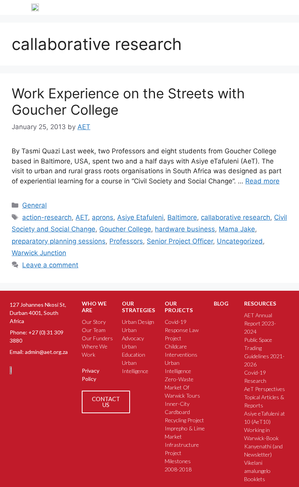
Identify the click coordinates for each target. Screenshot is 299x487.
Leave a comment (50, 265)
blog (221, 303)
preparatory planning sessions (59, 241)
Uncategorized (240, 241)
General (34, 205)
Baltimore (182, 217)
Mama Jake (237, 229)
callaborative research (235, 217)
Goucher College (125, 229)
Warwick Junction (39, 253)
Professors (126, 241)
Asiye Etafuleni (140, 217)
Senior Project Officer (180, 241)
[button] (265, 7)
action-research (47, 217)
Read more (262, 181)
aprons (102, 217)
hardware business (185, 229)
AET (82, 217)
